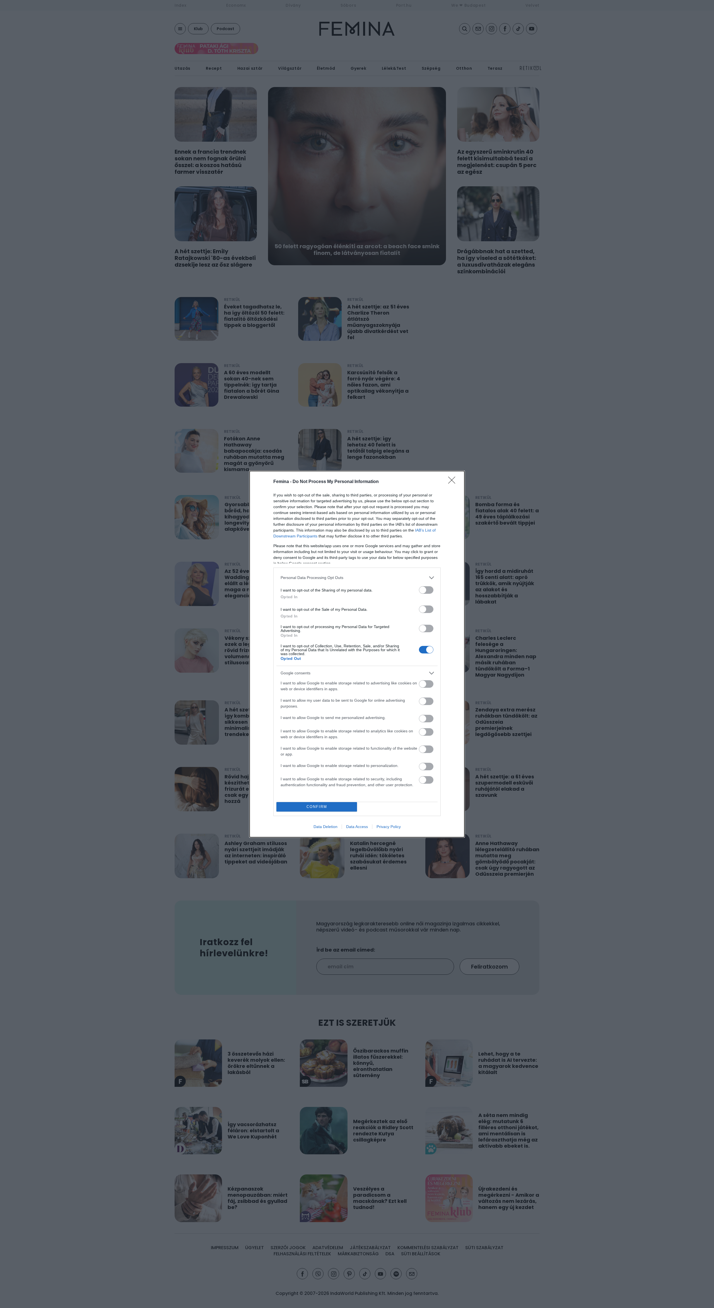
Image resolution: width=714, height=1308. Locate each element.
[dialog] (357, 654)
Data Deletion (325, 826)
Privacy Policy (389, 826)
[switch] (426, 590)
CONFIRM (317, 807)
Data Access (357, 826)
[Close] (453, 482)
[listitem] (357, 578)
